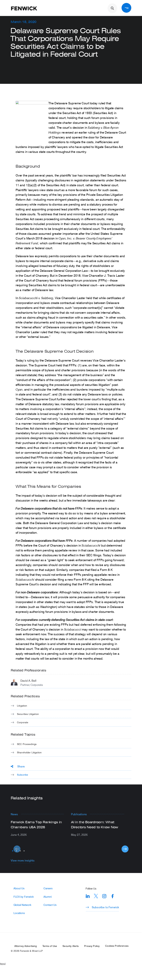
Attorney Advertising (25, 946)
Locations (19, 913)
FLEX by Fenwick (24, 896)
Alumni (47, 896)
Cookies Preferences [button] (116, 945)
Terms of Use (49, 946)
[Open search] (112, 8)
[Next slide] (125, 848)
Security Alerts (71, 946)
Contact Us (49, 905)
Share (21, 766)
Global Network (22, 905)
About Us (19, 888)
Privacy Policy (92, 946)
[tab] (12, 850)
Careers (47, 888)
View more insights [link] (22, 860)
